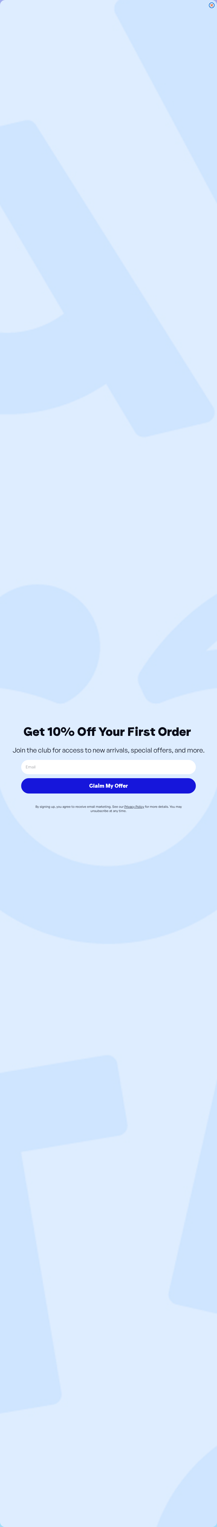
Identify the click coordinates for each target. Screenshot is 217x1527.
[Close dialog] (211, 5)
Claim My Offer (108, 786)
